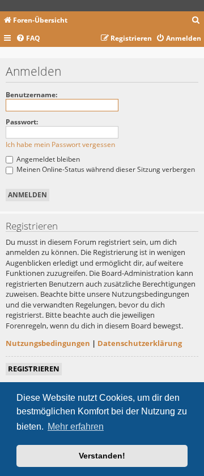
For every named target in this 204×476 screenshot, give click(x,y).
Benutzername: (31, 94)
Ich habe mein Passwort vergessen (60, 144)
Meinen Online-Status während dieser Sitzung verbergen (105, 169)
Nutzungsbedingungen (48, 343)
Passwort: (22, 122)
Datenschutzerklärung (139, 343)
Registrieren (34, 369)
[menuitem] (196, 20)
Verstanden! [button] (102, 455)
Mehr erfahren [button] (76, 426)
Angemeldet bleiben (47, 159)
